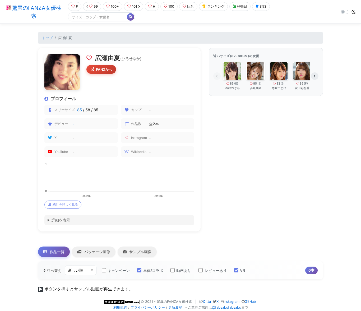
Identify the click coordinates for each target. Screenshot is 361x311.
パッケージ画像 (96, 251)
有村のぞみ (232, 88)
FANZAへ (104, 69)
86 (232, 83)
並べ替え (54, 270)
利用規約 (120, 307)
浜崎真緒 (255, 88)
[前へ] (217, 76)
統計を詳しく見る (65, 204)
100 (171, 6)
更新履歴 (175, 307)
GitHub (250, 302)
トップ (47, 38)
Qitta (207, 302)
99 (96, 6)
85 (79, 110)
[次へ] (314, 76)
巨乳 (190, 6)
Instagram (231, 302)
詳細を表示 (61, 220)
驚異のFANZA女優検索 (36, 12)
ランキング (215, 6)
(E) (236, 83)
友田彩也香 (302, 88)
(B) (283, 83)
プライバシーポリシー (148, 307)
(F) (306, 83)
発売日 (242, 6)
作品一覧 (56, 251)
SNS (263, 6)
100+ (115, 6)
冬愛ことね (279, 88)
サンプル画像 (139, 251)
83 (278, 83)
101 (134, 6)
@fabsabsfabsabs (226, 307)
